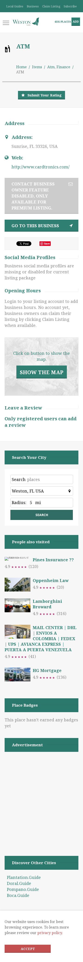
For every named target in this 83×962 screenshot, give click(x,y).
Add (76, 22)
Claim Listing (51, 6)
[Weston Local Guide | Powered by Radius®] (26, 21)
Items (37, 66)
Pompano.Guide (23, 889)
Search (19, 479)
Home (21, 66)
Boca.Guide (18, 895)
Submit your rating (44, 95)
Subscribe (70, 6)
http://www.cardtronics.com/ (40, 167)
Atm (51, 66)
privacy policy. (50, 932)
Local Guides (14, 6)
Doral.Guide (19, 883)
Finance (63, 66)
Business (33, 6)
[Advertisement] (41, 798)
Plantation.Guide (24, 877)
